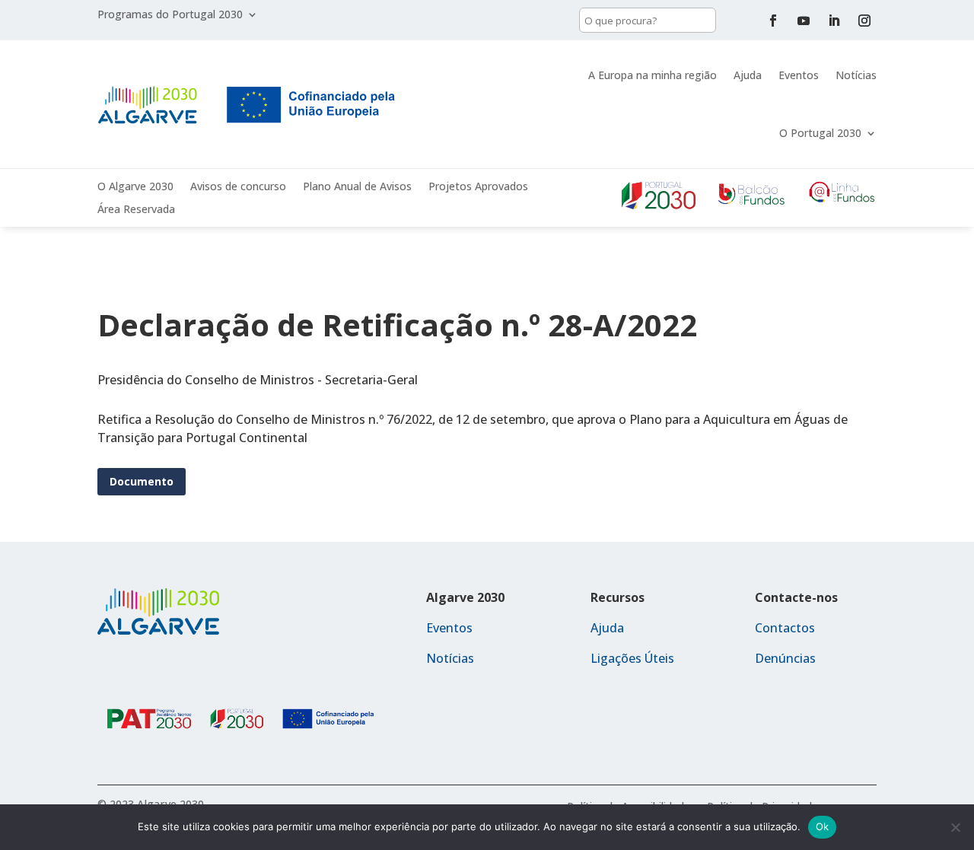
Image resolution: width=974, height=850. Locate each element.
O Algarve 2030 (135, 187)
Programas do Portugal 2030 (170, 15)
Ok (822, 826)
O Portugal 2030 (820, 133)
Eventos (798, 75)
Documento (141, 481)
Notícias (856, 75)
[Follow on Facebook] (773, 20)
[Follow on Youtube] (803, 20)
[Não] (955, 827)
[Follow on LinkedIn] (834, 20)
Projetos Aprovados (478, 187)
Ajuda (748, 75)
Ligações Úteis (632, 658)
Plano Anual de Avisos (357, 187)
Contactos (785, 627)
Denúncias (785, 658)
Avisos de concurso (238, 187)
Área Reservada (136, 210)
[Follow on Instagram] (864, 20)
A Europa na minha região (652, 75)
